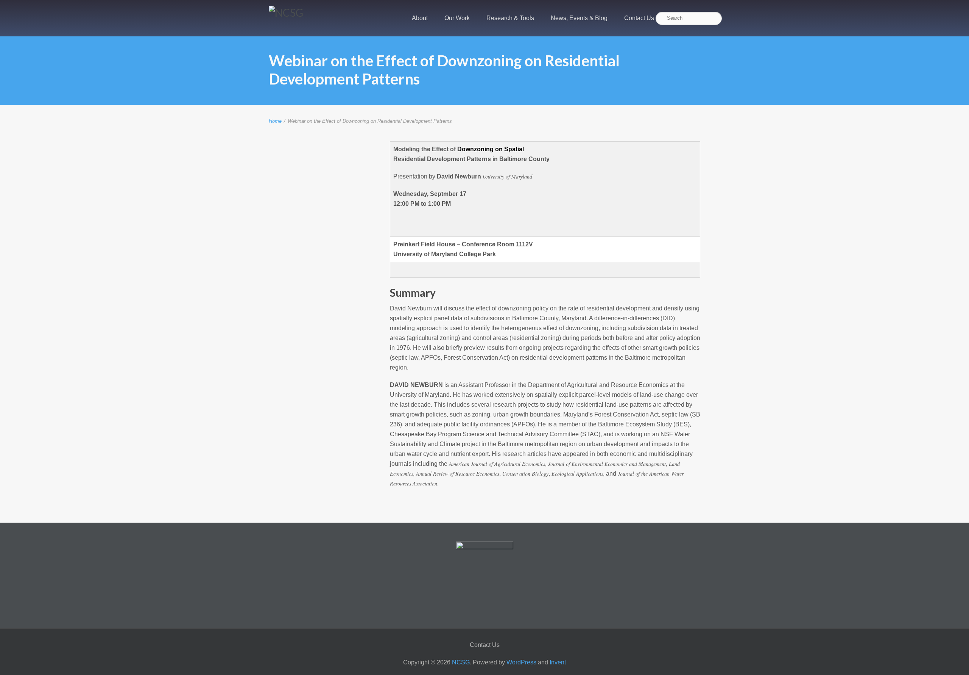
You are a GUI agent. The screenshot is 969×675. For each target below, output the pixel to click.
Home (275, 121)
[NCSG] (286, 12)
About (420, 18)
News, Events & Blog (579, 18)
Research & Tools (510, 18)
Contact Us (639, 18)
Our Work (457, 18)
